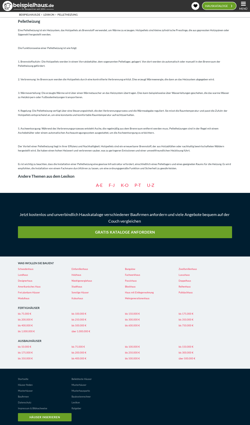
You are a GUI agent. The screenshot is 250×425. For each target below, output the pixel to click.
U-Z (150, 185)
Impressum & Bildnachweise (32, 408)
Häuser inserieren (44, 417)
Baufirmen (23, 396)
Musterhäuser (25, 390)
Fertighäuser (29, 307)
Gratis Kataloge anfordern (125, 232)
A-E (99, 185)
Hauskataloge (218, 5)
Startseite (23, 379)
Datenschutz (24, 402)
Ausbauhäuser (29, 340)
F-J (112, 185)
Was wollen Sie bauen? (36, 263)
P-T (138, 185)
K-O (124, 185)
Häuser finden (25, 384)
